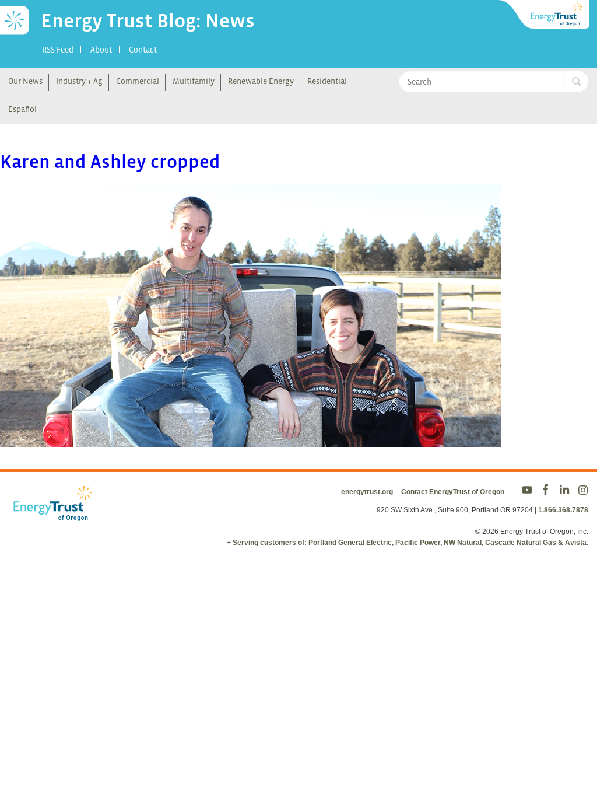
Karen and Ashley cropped (110, 161)
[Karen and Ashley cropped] (250, 439)
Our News (25, 81)
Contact (143, 49)
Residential (327, 81)
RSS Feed (57, 49)
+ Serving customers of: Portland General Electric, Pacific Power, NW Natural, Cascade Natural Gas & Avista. (407, 543)
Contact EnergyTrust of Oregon (452, 492)
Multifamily (194, 81)
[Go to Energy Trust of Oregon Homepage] (544, 14)
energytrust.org (367, 492)
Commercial (137, 81)
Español (22, 109)
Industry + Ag (79, 81)
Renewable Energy (261, 81)
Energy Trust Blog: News (148, 20)
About (101, 49)
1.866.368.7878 (563, 510)
